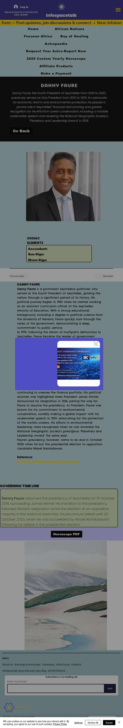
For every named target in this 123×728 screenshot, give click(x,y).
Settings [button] (78, 722)
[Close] (119, 722)
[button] (96, 344)
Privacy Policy (60, 724)
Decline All (93, 722)
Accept (109, 722)
